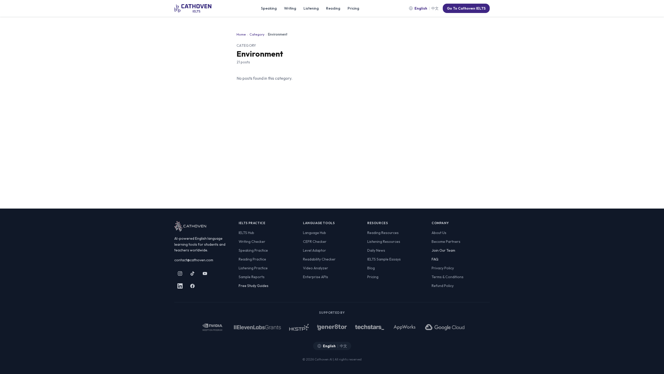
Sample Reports (252, 277)
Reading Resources (383, 232)
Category (257, 34)
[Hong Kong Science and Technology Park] (298, 327)
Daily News (376, 250)
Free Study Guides (253, 285)
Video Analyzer (315, 268)
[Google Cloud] (445, 327)
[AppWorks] (404, 327)
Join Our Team (443, 250)
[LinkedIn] (180, 286)
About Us (439, 232)
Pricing (353, 8)
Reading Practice (252, 259)
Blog (371, 268)
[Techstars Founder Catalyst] (369, 327)
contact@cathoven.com (193, 260)
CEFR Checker (315, 241)
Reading (333, 8)
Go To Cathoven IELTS (466, 8)
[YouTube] (205, 273)
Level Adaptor (314, 250)
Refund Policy (443, 285)
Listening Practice (253, 268)
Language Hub (314, 232)
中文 (435, 8)
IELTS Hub (246, 232)
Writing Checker (252, 241)
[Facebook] (192, 286)
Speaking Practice (253, 250)
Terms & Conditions (448, 277)
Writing (290, 8)
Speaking (269, 8)
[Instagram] (180, 273)
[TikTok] (192, 273)
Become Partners (446, 241)
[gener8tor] (332, 327)
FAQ (435, 259)
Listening (311, 8)
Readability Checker (319, 259)
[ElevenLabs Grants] (257, 327)
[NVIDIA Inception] (212, 327)
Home (241, 34)
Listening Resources (383, 241)
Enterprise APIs (315, 277)
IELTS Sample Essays (384, 259)
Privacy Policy (443, 268)
